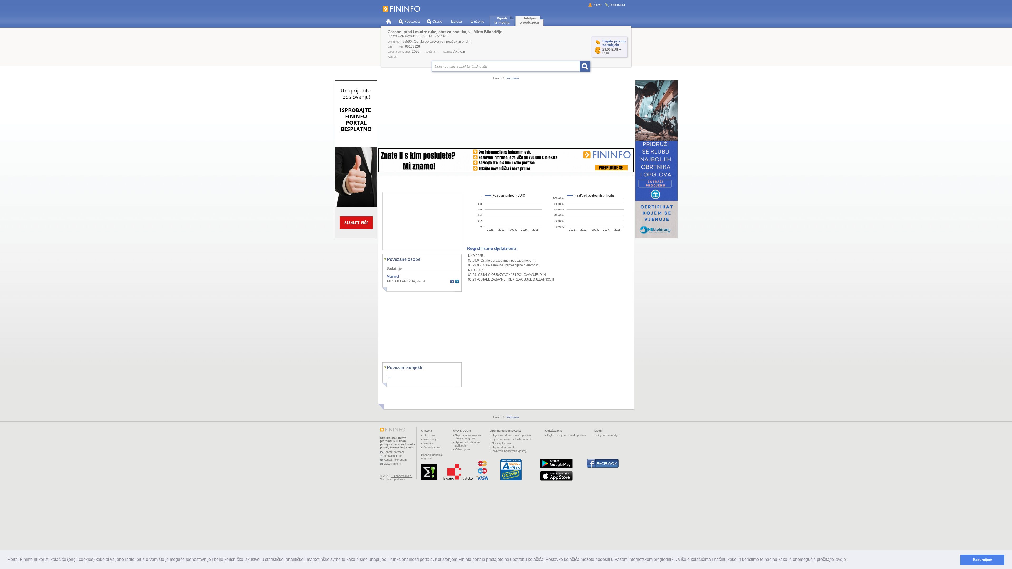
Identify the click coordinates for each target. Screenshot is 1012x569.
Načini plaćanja (501, 443)
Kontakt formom (394, 451)
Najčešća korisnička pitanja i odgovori (468, 437)
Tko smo (429, 435)
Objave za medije (607, 435)
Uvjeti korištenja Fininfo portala (511, 435)
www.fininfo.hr (392, 463)
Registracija (617, 4)
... (389, 376)
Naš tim (428, 443)
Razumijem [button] (982, 559)
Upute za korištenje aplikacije (467, 444)
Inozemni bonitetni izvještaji (509, 451)
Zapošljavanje (432, 447)
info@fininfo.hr (393, 455)
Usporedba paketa (503, 447)
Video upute (462, 449)
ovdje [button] (841, 559)
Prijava (597, 4)
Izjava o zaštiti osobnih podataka (512, 439)
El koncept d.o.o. (401, 476)
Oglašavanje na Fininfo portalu (566, 435)
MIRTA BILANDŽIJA (401, 281)
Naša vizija (430, 439)
